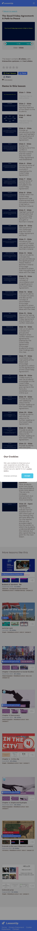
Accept (27, 476)
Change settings (10, 476)
